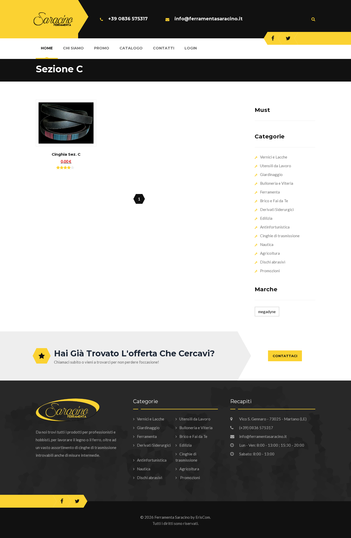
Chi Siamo (73, 48)
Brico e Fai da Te (274, 200)
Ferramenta (270, 192)
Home (47, 48)
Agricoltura (270, 253)
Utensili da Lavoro (275, 165)
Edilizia (266, 218)
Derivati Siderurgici (277, 209)
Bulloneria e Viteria (276, 183)
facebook (272, 38)
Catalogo (131, 48)
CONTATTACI (285, 356)
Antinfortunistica (275, 227)
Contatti (163, 48)
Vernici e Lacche (273, 157)
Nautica (266, 244)
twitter (288, 38)
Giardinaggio (271, 174)
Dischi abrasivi (272, 262)
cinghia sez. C (66, 154)
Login (190, 48)
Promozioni (270, 270)
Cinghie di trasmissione (280, 235)
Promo (101, 48)
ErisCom (203, 517)
